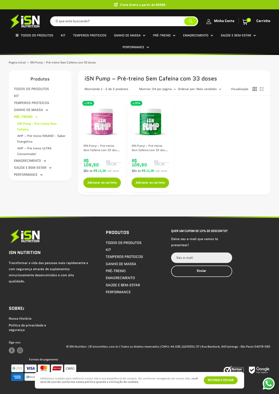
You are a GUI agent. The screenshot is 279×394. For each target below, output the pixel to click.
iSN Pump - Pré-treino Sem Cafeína (37, 126)
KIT (63, 35)
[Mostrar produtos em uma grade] (255, 89)
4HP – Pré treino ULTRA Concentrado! (34, 151)
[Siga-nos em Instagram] (20, 350)
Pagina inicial (17, 62)
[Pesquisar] (190, 21)
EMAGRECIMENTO (195, 35)
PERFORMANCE (133, 47)
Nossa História (20, 318)
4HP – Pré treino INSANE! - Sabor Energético (41, 139)
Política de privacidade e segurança (27, 327)
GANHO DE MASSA (127, 35)
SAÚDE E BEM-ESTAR (236, 35)
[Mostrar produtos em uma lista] (262, 89)
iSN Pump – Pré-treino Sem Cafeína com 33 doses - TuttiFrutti (101, 147)
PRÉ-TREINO (162, 35)
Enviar (201, 270)
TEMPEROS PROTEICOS (89, 35)
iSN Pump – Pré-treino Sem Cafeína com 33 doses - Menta (149, 147)
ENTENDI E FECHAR (221, 380)
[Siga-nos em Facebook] (12, 350)
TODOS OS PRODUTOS (37, 35)
